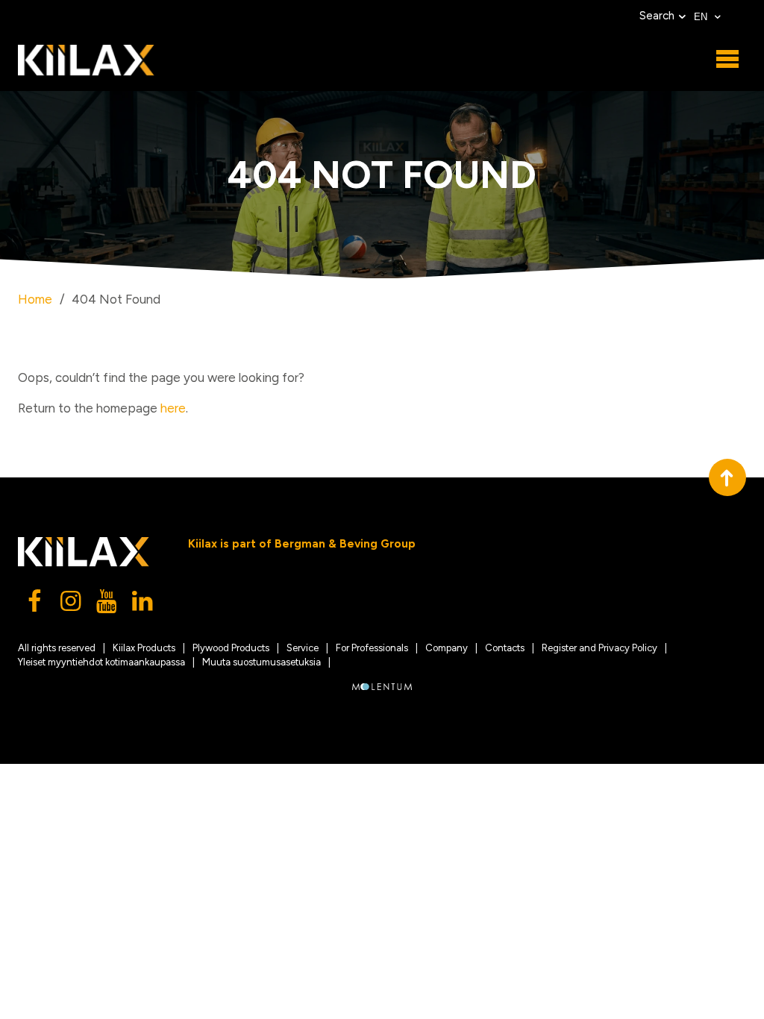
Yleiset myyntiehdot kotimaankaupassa (101, 662)
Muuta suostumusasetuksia (261, 662)
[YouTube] (107, 605)
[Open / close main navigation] (727, 60)
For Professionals (372, 647)
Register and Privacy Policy (599, 647)
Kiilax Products (144, 647)
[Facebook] (36, 605)
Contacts (505, 647)
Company (446, 647)
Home (35, 299)
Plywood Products (230, 647)
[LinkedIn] (143, 605)
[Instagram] (72, 605)
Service (302, 647)
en (702, 16)
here (173, 408)
